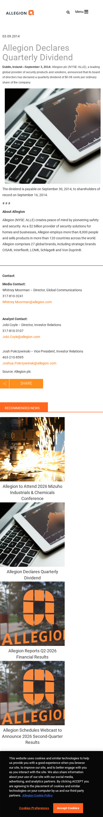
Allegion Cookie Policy (37, 795)
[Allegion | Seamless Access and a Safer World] (11, 25)
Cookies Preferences (34, 808)
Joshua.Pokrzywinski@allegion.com (29, 363)
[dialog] (51, 784)
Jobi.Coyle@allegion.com (21, 337)
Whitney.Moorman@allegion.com (27, 302)
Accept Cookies (68, 808)
